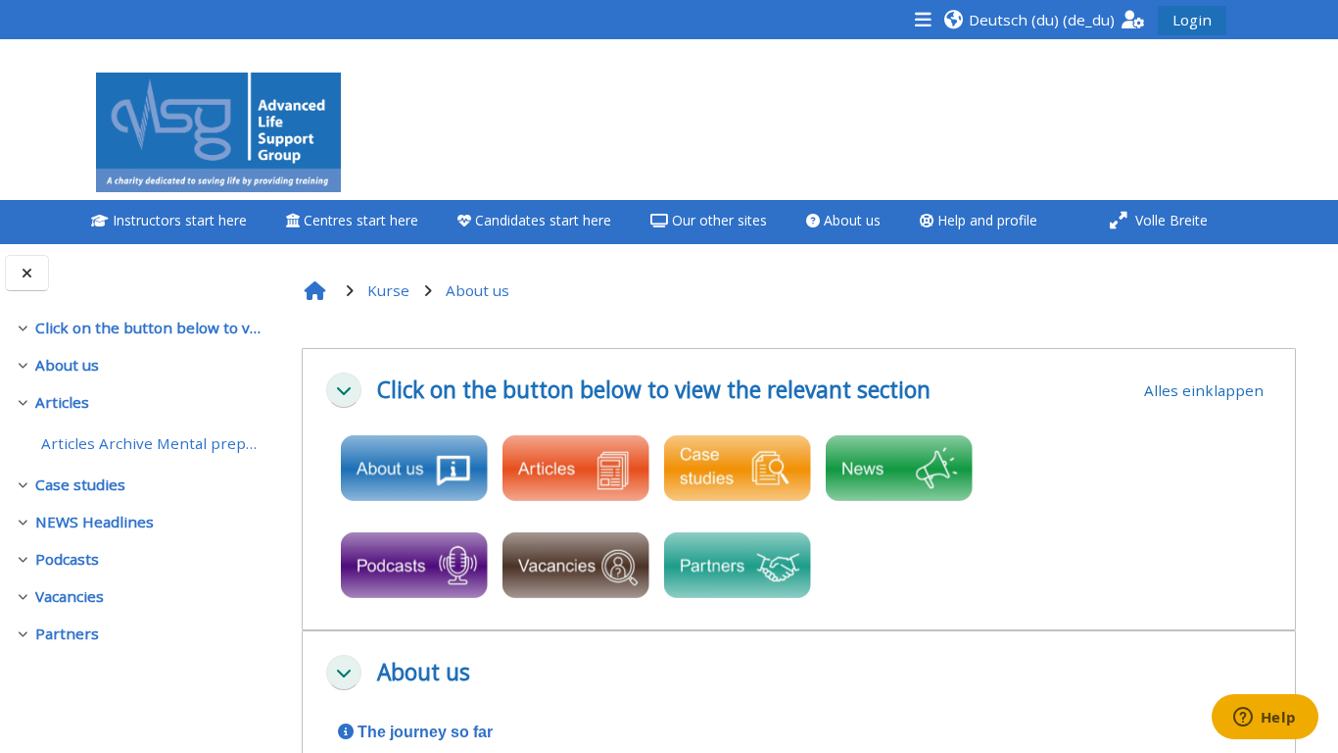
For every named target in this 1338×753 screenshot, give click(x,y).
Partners (67, 633)
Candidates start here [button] (541, 220)
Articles (62, 402)
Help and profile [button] (985, 220)
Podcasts (67, 559)
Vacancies (69, 596)
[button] (1029, 19)
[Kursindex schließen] (27, 273)
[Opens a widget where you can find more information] (1264, 718)
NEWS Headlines (94, 521)
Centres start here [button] (359, 220)
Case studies (80, 484)
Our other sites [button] (717, 220)
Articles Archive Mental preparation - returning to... (152, 443)
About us (67, 365)
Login (1192, 19)
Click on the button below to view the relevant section (149, 327)
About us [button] (850, 220)
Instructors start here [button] (178, 220)
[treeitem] (139, 327)
